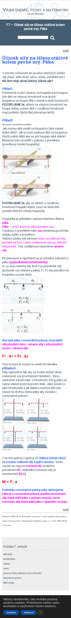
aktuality (7, 554)
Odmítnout (28, 612)
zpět (66, 50)
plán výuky (8, 582)
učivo (6, 568)
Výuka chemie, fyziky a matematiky (35, 9)
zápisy (6, 563)
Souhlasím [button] (11, 612)
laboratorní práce (12, 578)
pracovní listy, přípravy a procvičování (22, 573)
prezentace (9, 559)
